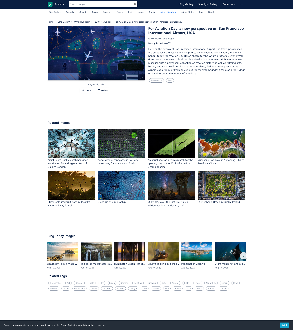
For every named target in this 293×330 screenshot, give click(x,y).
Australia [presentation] (70, 12)
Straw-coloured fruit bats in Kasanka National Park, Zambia (69, 203)
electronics (79, 288)
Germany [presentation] (107, 12)
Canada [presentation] (83, 12)
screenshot (156, 80)
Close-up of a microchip (112, 201)
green (225, 283)
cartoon (124, 283)
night (91, 283)
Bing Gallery (186, 4)
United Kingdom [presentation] (168, 12)
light (186, 283)
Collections (228, 4)
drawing (152, 283)
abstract (107, 288)
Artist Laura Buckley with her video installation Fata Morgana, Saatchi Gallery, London (68, 163)
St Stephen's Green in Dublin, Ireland (219, 201)
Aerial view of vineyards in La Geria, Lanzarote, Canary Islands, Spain (118, 161)
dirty (164, 283)
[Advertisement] (146, 108)
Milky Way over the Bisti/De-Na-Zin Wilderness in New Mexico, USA (168, 203)
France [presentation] (119, 12)
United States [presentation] (187, 12)
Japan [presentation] (141, 12)
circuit (94, 288)
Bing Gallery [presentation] (55, 12)
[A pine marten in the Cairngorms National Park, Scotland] (142, 53)
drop (235, 283)
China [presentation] (95, 12)
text (170, 80)
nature (155, 288)
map (188, 288)
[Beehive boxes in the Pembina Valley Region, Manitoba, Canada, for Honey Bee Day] (50, 53)
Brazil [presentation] (211, 12)
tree (144, 288)
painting (138, 283)
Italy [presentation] (201, 12)
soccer (211, 288)
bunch (178, 288)
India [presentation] (130, 12)
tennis (223, 288)
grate (66, 288)
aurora (175, 283)
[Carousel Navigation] (146, 257)
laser (197, 283)
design (133, 288)
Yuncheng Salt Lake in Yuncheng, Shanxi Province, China (221, 161)
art (68, 283)
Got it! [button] (284, 325)
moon (112, 283)
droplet (53, 288)
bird (167, 288)
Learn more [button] (101, 325)
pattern (120, 288)
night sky (211, 283)
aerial (199, 288)
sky (102, 283)
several (79, 283)
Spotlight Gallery (208, 4)
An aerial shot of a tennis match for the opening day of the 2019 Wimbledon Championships (170, 163)
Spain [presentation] (152, 12)
